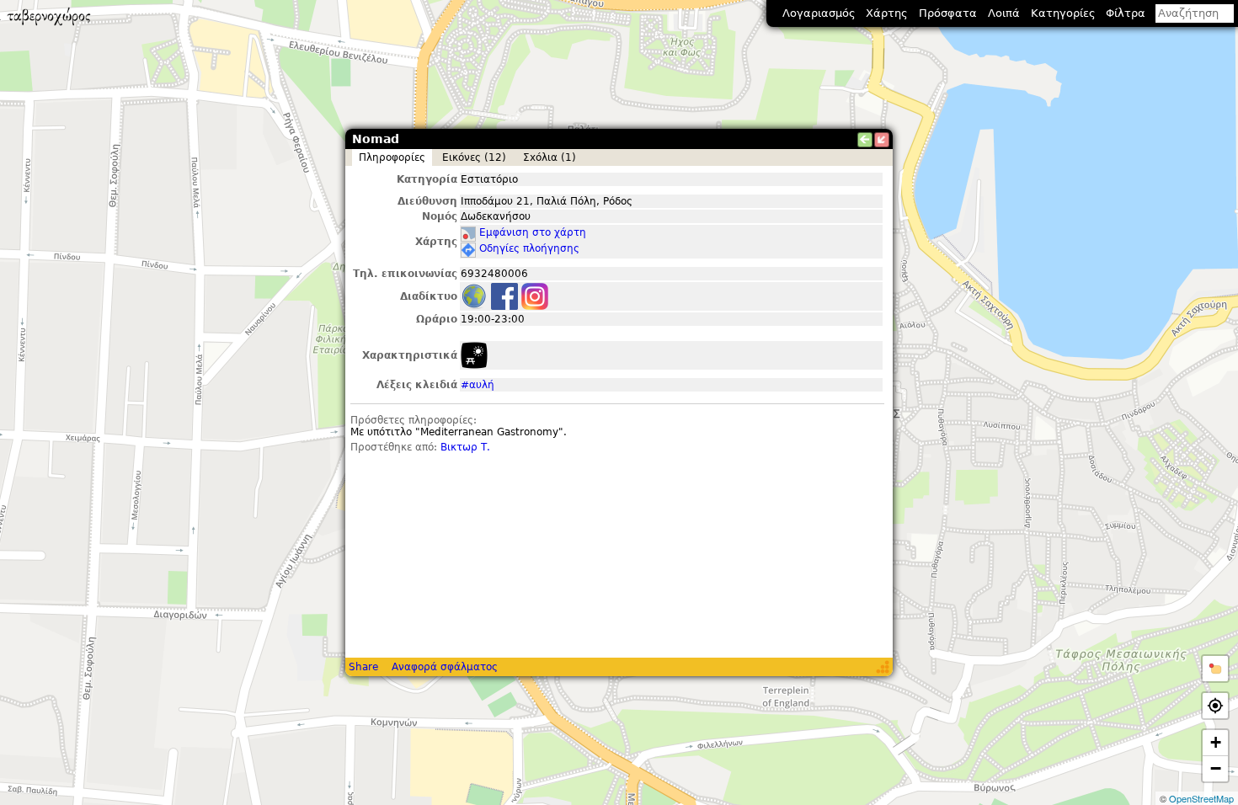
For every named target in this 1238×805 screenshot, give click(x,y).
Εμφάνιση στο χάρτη (532, 232)
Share (363, 667)
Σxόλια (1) (549, 157)
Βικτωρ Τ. (465, 447)
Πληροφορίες (392, 157)
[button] (1215, 668)
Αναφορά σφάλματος (445, 667)
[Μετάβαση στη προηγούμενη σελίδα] (864, 139)
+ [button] (1215, 742)
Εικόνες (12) (474, 157)
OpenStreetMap (1201, 798)
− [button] (1215, 768)
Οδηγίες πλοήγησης (529, 248)
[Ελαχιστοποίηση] (881, 139)
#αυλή (477, 385)
